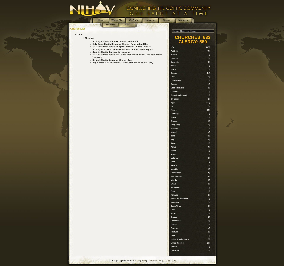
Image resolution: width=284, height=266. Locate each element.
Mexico (174, 165)
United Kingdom (177, 243)
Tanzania (174, 228)
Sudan (173, 213)
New (127, 25)
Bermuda (175, 62)
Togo (173, 236)
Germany (175, 114)
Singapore (175, 202)
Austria (174, 55)
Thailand (174, 232)
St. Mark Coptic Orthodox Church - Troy (112, 60)
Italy (172, 140)
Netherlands (176, 173)
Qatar (173, 191)
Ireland (173, 132)
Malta (173, 162)
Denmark (175, 92)
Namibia (174, 169)
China (173, 77)
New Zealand (176, 176)
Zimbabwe (175, 250)
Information (110, 25)
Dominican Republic (179, 95)
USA (80, 34)
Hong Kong (175, 125)
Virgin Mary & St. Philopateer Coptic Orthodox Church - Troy (122, 62)
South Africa (176, 206)
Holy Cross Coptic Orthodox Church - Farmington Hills (120, 44)
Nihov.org (183, 20)
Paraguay (175, 188)
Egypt (173, 103)
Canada (174, 73)
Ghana (173, 117)
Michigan (89, 38)
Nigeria (174, 180)
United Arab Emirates (180, 239)
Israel (173, 136)
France (174, 110)
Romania (174, 195)
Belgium (174, 58)
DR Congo (175, 99)
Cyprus (174, 84)
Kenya (173, 147)
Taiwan (173, 224)
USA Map (134, 20)
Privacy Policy (140, 260)
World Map (117, 20)
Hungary (174, 128)
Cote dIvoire (176, 80)
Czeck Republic (177, 88)
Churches (150, 20)
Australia (174, 51)
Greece (174, 121)
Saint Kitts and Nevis (179, 199)
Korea (173, 151)
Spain (173, 210)
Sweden (174, 217)
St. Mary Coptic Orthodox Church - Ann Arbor (115, 41)
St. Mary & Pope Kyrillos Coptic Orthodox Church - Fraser (121, 46)
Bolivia (173, 66)
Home (100, 20)
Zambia (174, 247)
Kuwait (173, 154)
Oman (173, 184)
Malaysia (174, 158)
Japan (173, 143)
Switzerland (175, 221)
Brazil (173, 69)
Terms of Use (155, 260)
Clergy (167, 20)
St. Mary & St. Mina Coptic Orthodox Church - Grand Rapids (122, 49)
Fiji (172, 106)
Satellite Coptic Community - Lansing (111, 52)
